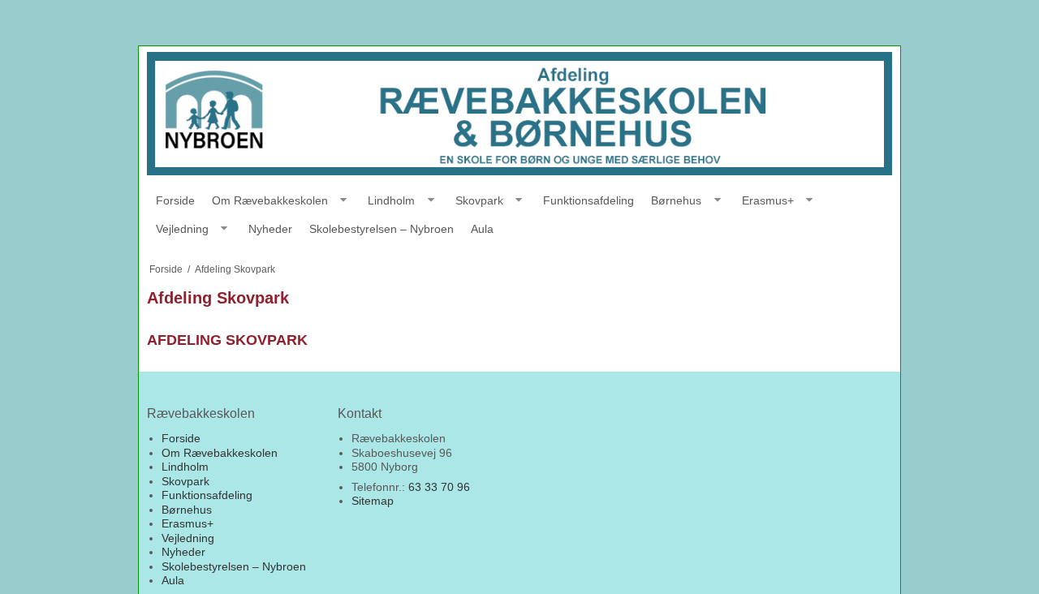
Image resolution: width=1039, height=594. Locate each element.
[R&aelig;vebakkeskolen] (519, 113)
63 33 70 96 (439, 486)
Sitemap (372, 500)
